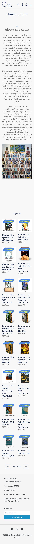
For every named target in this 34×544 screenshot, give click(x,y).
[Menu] (31, 4)
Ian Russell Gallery (7, 4)
